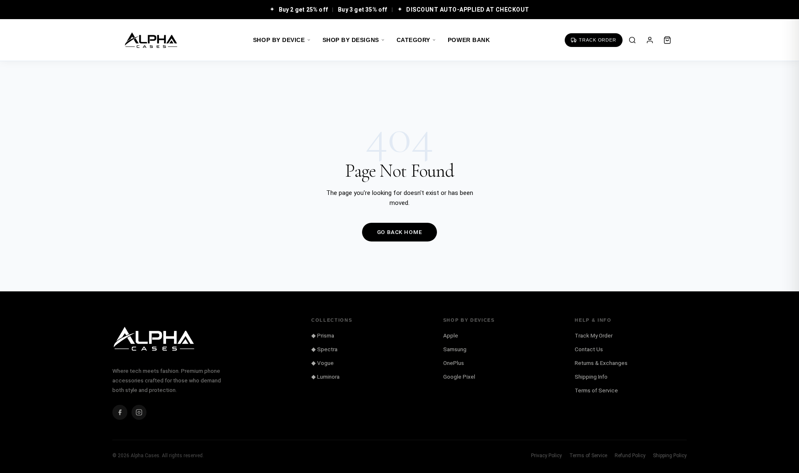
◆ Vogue (322, 363)
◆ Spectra (324, 349)
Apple (450, 335)
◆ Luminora (325, 376)
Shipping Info (591, 376)
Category (413, 40)
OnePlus (453, 363)
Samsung (454, 349)
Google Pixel (459, 376)
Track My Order (594, 335)
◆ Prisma (322, 335)
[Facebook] (119, 412)
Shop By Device (279, 40)
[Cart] (667, 40)
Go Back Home (399, 232)
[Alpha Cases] (151, 40)
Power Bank (469, 40)
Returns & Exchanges (601, 363)
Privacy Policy (546, 455)
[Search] (632, 40)
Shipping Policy (670, 455)
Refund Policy (630, 455)
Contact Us (589, 349)
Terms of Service (596, 390)
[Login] (650, 40)
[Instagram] (139, 412)
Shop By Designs (351, 40)
